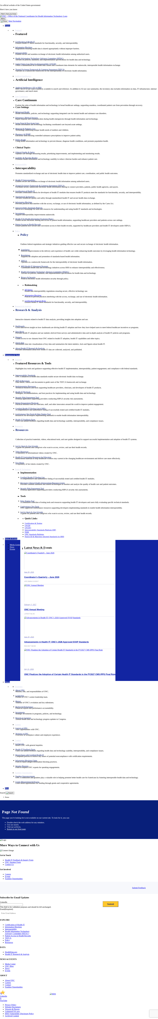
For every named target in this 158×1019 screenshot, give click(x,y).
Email (6, 909)
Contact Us (9, 864)
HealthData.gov (11, 952)
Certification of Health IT (15, 925)
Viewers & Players (12, 1009)
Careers (8, 874)
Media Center (10, 964)
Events (7, 876)
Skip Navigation (15, 21)
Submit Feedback (139, 888)
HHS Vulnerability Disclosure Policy (19, 1014)
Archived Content (12, 1016)
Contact (8, 985)
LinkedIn (3, 902)
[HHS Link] (53, 994)
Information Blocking (13, 927)
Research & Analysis (28, 310)
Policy (24, 234)
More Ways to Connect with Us (19, 845)
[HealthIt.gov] (33, 16)
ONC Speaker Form (13, 862)
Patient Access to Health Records (18, 936)
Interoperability (11, 929)
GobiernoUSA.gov (12, 1011)
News (7, 968)
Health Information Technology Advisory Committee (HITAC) (17, 932)
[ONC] (25, 994)
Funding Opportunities (14, 879)
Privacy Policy (10, 1005)
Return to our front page (16, 829)
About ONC (10, 980)
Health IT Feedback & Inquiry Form (19, 860)
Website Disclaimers (13, 1007)
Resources (21, 430)
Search (2, 793)
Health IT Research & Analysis (17, 954)
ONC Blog (9, 966)
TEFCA (8, 938)
